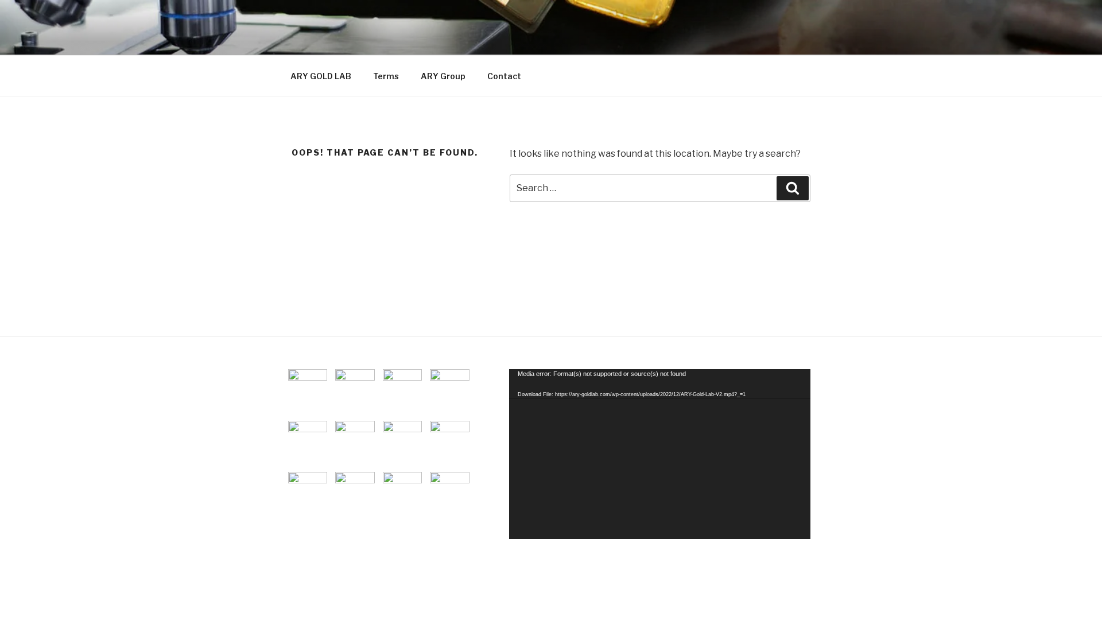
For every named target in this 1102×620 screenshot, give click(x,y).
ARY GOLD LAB (320, 76)
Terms (386, 76)
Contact (504, 76)
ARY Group (443, 76)
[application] (659, 453)
